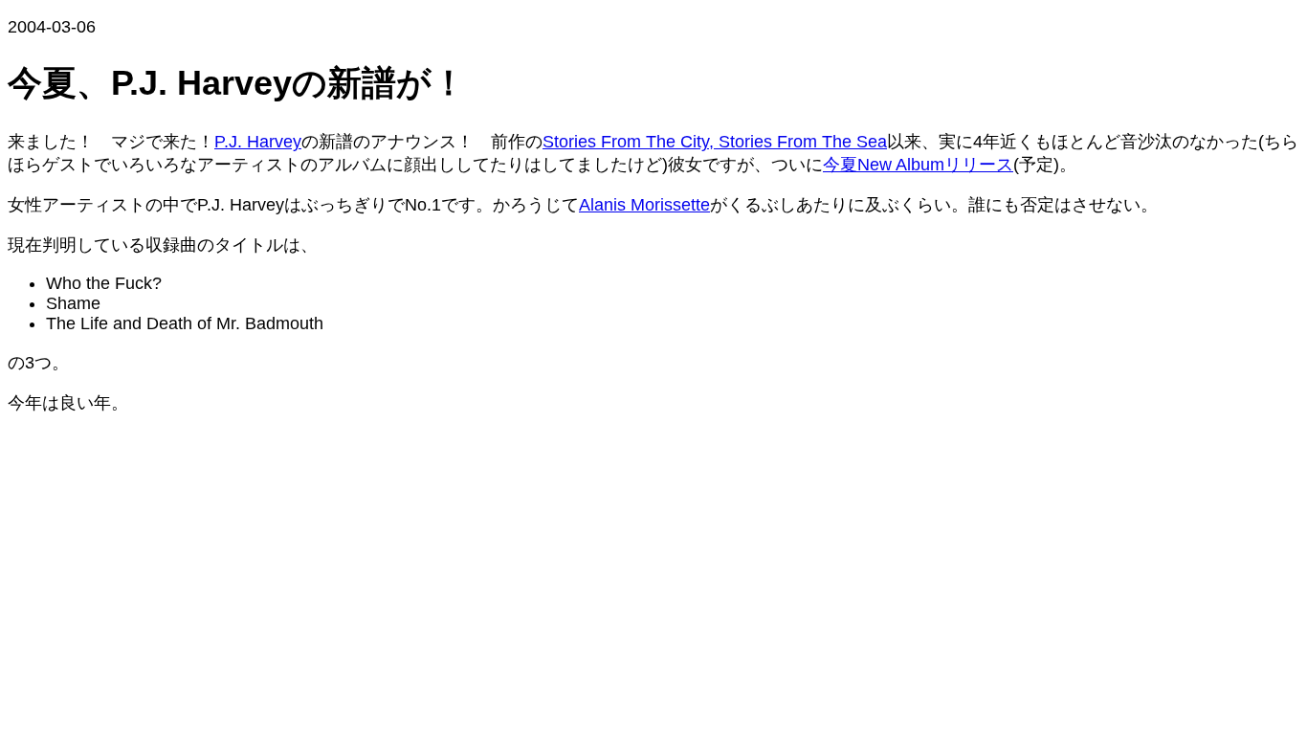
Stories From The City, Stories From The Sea (715, 141)
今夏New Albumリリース (918, 164)
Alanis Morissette (644, 204)
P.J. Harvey (257, 141)
